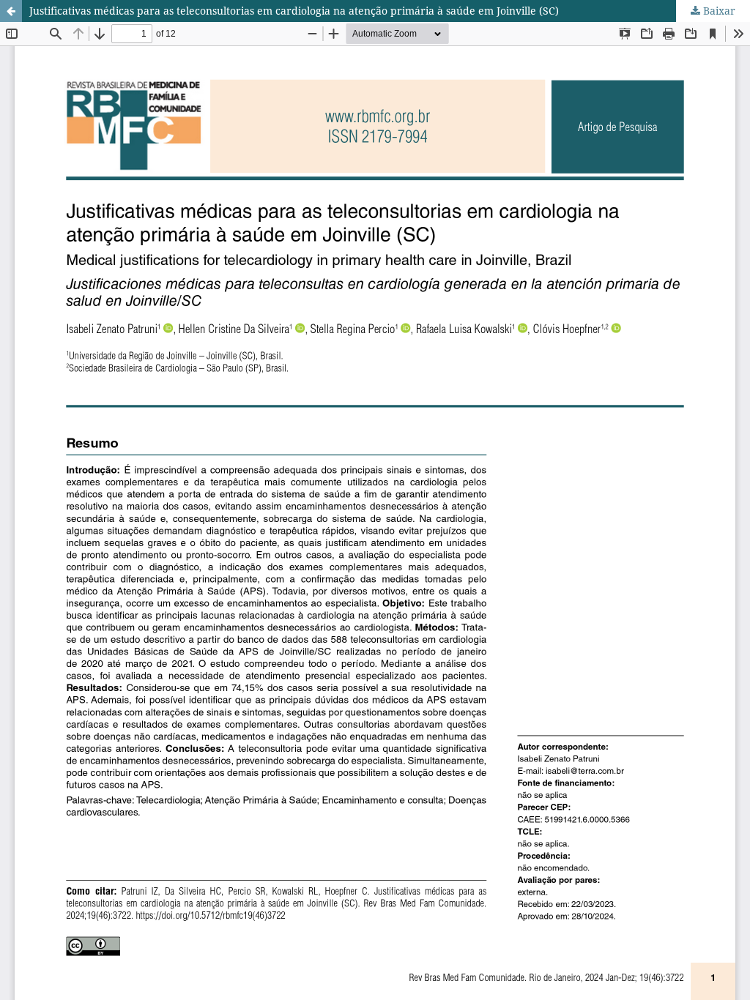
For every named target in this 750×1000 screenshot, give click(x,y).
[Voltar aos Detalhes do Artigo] (11, 11)
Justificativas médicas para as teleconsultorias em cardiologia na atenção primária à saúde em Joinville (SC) (294, 11)
